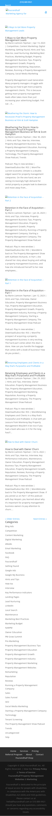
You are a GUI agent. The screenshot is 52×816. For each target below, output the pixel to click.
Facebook (9, 552)
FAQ (7, 557)
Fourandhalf (11, 561)
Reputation (34, 66)
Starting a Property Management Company (26, 710)
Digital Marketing (13, 539)
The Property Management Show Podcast (25, 724)
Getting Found (23, 49)
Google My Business (15, 575)
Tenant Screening (13, 719)
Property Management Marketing (21, 392)
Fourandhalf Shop (24, 758)
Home (13, 751)
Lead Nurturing (21, 53)
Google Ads (10, 570)
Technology (10, 154)
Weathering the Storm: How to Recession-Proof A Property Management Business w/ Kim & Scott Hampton (25, 131)
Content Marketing (29, 46)
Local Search (11, 610)
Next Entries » (40, 518)
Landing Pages (12, 597)
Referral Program (13, 754)
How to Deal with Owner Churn (22, 449)
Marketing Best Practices (17, 619)
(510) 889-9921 (26, 2)
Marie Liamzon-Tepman (19, 43)
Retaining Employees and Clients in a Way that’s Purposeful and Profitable (25, 374)
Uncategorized (12, 732)
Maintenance (35, 458)
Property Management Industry (20, 658)
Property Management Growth (20, 309)
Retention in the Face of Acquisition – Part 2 (25, 209)
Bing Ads (9, 526)
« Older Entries (12, 518)
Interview (35, 140)
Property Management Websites (20, 667)
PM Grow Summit (13, 636)
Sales (7, 693)
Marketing (32, 779)
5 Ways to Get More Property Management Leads (21, 39)
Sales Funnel (11, 697)
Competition (13, 46)
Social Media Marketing (26, 73)
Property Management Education (21, 147)
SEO (7, 701)
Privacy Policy (40, 769)
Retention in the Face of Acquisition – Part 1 (25, 291)
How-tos (9, 53)
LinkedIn (9, 605)
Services (24, 751)
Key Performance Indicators (18, 592)
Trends (22, 157)
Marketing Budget (23, 56)
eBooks (8, 544)
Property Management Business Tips (23, 143)
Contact (40, 754)
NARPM (8, 627)
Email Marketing (13, 548)
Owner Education (13, 462)
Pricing (35, 751)
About (29, 754)
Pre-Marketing (12, 641)
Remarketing (11, 672)
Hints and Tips (38, 49)
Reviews (9, 70)
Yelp (7, 737)
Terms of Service (27, 772)
